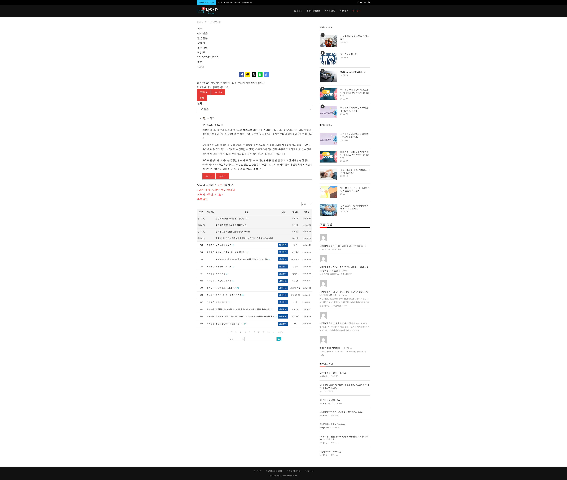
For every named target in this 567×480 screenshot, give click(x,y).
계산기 (343, 10)
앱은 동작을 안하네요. (330, 400)
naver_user (326, 403)
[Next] (221, 2)
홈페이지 (298, 10)
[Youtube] (361, 2)
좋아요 (204, 92)
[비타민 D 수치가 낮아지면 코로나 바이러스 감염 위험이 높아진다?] (328, 94)
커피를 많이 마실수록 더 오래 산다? (238, 2)
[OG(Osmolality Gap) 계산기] (328, 76)
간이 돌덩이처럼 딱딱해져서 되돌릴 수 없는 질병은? (354, 207)
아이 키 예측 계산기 (329, 348)
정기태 (337, 295)
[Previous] (218, 2)
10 (268, 332)
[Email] (365, 2)
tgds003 (325, 427)
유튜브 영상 (329, 10)
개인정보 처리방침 (274, 471)
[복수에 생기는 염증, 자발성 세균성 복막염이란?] (328, 174)
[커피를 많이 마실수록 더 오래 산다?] (328, 41)
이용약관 (257, 471)
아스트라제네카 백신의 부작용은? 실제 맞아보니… (354, 109)
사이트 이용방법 (294, 471)
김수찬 (324, 376)
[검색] (279, 339)
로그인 (221, 185)
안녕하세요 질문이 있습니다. (333, 424)
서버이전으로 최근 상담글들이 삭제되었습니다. (341, 412)
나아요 (324, 415)
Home (200, 22)
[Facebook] (357, 2)
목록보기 (202, 199)
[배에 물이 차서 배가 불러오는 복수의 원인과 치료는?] (328, 192)
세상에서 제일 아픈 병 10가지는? (335, 245)
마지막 (280, 332)
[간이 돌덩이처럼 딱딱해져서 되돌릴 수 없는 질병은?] (328, 210)
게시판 (355, 10)
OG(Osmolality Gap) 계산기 (353, 72)
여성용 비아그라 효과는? (331, 451)
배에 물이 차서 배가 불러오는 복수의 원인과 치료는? (354, 189)
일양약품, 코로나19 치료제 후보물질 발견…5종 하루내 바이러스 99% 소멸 (344, 386)
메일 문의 (310, 471)
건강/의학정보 (313, 10)
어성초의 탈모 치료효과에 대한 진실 (336, 323)
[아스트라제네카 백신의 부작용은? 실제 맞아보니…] (328, 112)
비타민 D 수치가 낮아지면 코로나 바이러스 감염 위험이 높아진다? (354, 93)
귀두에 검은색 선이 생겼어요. (333, 373)
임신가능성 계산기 (348, 54)
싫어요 (218, 92)
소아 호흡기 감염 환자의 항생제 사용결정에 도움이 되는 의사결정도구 (344, 438)
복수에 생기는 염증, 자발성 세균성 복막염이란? (355, 171)
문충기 (337, 270)
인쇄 (202, 98)
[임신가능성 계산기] (328, 59)
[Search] (368, 11)
